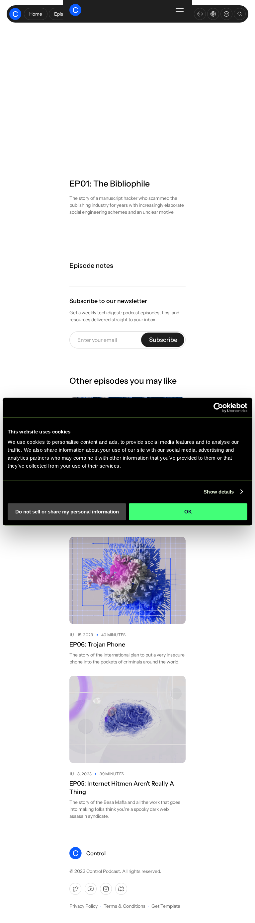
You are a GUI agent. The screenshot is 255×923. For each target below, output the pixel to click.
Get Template (165, 906)
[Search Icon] (240, 14)
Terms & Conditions (124, 906)
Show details (219, 492)
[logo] (87, 853)
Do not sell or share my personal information (67, 511)
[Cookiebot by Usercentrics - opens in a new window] (218, 408)
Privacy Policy (83, 906)
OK (188, 511)
